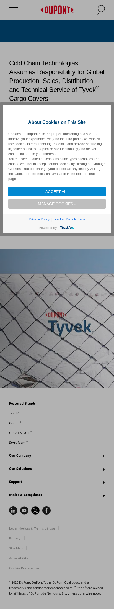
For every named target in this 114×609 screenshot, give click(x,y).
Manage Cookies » (57, 204)
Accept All (57, 191)
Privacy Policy (39, 219)
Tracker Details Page (69, 219)
